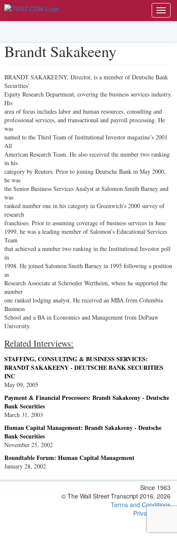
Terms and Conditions (141, 504)
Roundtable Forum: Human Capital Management (69, 457)
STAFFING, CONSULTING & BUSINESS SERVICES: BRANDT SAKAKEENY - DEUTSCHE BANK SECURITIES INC (83, 367)
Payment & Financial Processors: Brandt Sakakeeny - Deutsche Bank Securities (86, 402)
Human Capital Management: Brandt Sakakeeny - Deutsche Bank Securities (83, 432)
